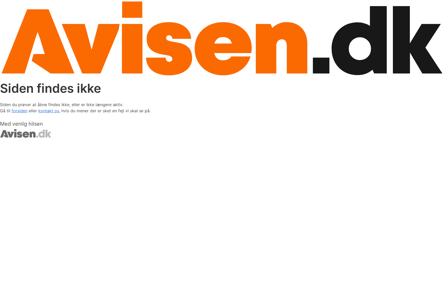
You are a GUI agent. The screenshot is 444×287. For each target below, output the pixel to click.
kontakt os (48, 110)
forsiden (19, 110)
